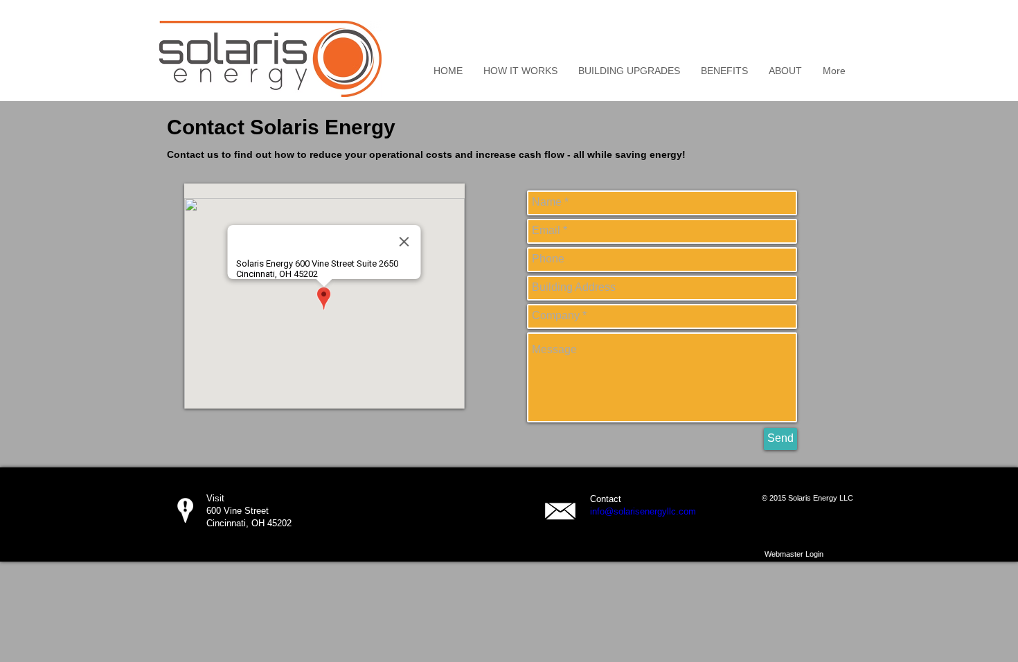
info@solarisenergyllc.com (643, 511)
